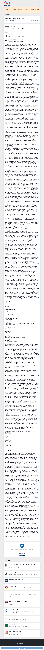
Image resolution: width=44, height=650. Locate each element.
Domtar (10, 626)
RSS (17, 642)
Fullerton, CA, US (25, 574)
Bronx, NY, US (30, 565)
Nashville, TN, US (19, 619)
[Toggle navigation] (39, 3)
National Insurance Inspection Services (16, 594)
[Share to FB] (20, 555)
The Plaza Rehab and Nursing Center (16, 565)
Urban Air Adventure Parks (14, 587)
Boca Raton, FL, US (29, 633)
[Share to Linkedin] (22, 555)
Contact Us (25, 642)
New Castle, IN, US (33, 602)
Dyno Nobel (11, 581)
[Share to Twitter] (24, 555)
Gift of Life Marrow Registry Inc (14, 633)
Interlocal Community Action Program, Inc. (17, 602)
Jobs (20, 642)
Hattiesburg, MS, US (32, 594)
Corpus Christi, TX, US (28, 587)
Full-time (24, 20)
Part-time (32, 611)
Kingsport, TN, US (20, 626)
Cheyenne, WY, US (22, 581)
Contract (25, 594)
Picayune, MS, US (12, 612)
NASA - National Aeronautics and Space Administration (19, 611)
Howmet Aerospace (12, 574)
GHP (10, 619)
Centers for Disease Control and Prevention (13, 20)
